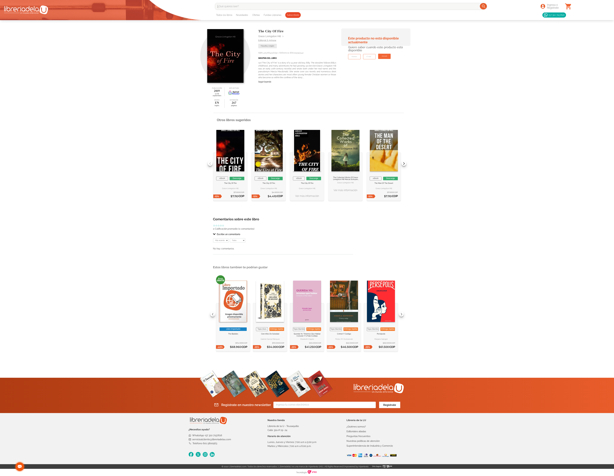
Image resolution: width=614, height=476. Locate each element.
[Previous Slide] (210, 163)
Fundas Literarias (272, 15)
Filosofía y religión (267, 46)
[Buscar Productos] (483, 6)
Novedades (242, 15)
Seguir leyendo (264, 82)
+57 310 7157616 (556, 15)
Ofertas (256, 15)
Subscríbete (293, 15)
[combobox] (351, 6)
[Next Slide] (404, 163)
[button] (283, 234)
